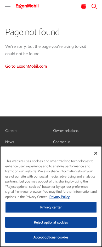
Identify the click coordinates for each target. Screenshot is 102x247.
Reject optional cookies (51, 222)
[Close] (95, 153)
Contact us (61, 142)
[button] (7, 6)
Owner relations (65, 130)
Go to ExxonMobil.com (26, 66)
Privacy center (51, 207)
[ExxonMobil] (29, 6)
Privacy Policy (59, 197)
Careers (11, 130)
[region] (51, 196)
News (9, 142)
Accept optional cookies (51, 237)
